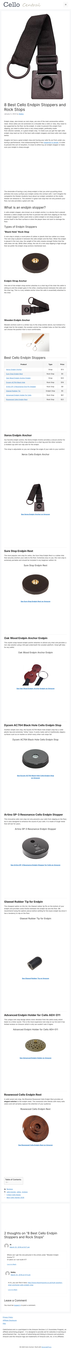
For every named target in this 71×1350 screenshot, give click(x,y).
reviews (25, 1192)
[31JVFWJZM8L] (35, 572)
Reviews (10, 1189)
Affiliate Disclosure (10, 1320)
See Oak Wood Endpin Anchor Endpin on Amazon (36, 688)
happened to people (51, 142)
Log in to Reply (11, 1264)
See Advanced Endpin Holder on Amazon (35, 1058)
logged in (17, 1305)
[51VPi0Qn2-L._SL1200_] (35, 949)
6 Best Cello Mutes (14, 1195)
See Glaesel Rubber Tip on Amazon (35, 978)
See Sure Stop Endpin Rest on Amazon (35, 601)
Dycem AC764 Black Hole (15, 382)
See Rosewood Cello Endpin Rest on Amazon (35, 1145)
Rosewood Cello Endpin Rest (16, 399)
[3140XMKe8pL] (35, 835)
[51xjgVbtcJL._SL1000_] (35, 485)
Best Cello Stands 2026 (15, 1197)
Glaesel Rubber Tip (13, 391)
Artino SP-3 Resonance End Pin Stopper (21, 387)
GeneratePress (46, 1347)
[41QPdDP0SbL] (35, 746)
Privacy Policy (8, 1317)
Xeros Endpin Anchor (14, 369)
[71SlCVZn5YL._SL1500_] (35, 1036)
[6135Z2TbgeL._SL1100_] (35, 659)
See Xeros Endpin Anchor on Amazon (35, 514)
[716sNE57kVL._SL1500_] (35, 1116)
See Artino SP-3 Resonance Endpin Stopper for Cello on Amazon (35, 865)
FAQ (4, 1323)
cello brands (11, 1192)
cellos (19, 1192)
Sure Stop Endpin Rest (14, 374)
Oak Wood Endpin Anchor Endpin (18, 378)
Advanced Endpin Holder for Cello (18, 395)
